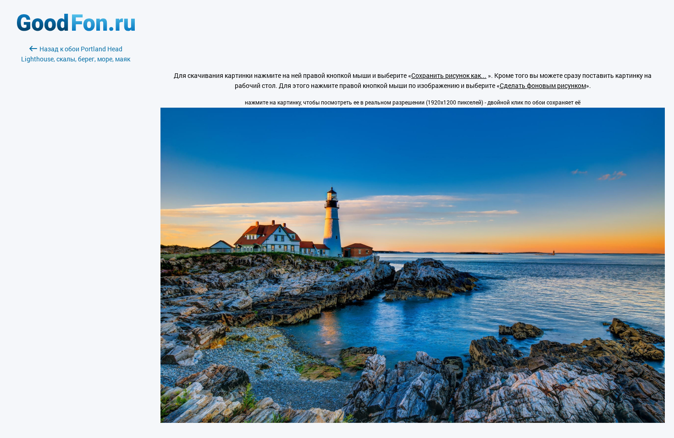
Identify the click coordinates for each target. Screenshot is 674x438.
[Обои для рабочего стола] (76, 28)
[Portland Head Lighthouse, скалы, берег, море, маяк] (412, 420)
